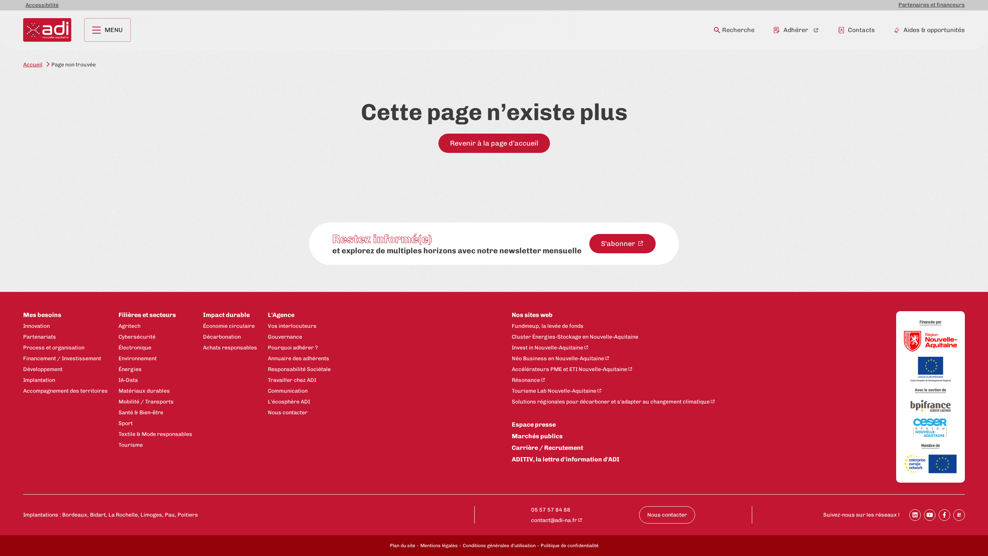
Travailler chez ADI (292, 380)
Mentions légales (439, 545)
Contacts (861, 30)
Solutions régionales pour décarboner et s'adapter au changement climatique (611, 401)
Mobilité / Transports (146, 401)
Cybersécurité (137, 337)
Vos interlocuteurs (292, 326)
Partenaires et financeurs (931, 5)
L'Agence (281, 315)
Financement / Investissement (62, 358)
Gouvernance (285, 337)
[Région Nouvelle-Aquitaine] (930, 342)
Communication (288, 391)
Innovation (36, 326)
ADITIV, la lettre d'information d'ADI (565, 459)
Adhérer (795, 30)
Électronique (134, 347)
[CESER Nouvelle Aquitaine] (930, 428)
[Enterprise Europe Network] (930, 464)
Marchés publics (537, 436)
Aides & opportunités (934, 30)
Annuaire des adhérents (298, 358)
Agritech (129, 326)
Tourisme (130, 445)
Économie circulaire (229, 326)
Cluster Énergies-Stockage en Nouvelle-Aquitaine (575, 337)
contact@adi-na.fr (554, 520)
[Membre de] (930, 446)
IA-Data (128, 380)
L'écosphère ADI (289, 401)
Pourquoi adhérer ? (293, 347)
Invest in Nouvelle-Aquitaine (547, 347)
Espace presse (534, 424)
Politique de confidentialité (570, 545)
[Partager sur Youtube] (930, 515)
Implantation (39, 380)
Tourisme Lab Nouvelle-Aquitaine (554, 391)
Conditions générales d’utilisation (499, 545)
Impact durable (226, 315)
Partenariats (39, 337)
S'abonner (619, 243)
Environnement (137, 358)
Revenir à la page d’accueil (494, 143)
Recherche (738, 30)
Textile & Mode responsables (155, 434)
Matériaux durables (144, 391)
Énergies (130, 369)
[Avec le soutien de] (930, 391)
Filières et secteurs (147, 315)
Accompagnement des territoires (65, 391)
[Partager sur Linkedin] (915, 515)
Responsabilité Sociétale (299, 369)
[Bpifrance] (930, 406)
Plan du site (402, 545)
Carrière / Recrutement (547, 447)
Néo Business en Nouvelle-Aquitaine (558, 358)
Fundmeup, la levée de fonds (548, 326)
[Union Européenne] (930, 370)
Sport (125, 423)
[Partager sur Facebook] (944, 515)
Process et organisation (54, 347)
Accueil (32, 64)
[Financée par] (930, 323)
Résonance (526, 380)
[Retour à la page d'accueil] (47, 30)
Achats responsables (230, 347)
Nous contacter (288, 412)
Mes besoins (42, 315)
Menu (114, 30)
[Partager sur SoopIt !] (959, 515)
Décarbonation (222, 337)
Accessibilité (42, 5)
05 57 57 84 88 (550, 510)
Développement (43, 369)
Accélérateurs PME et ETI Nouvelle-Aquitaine (569, 369)
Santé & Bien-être (140, 412)
